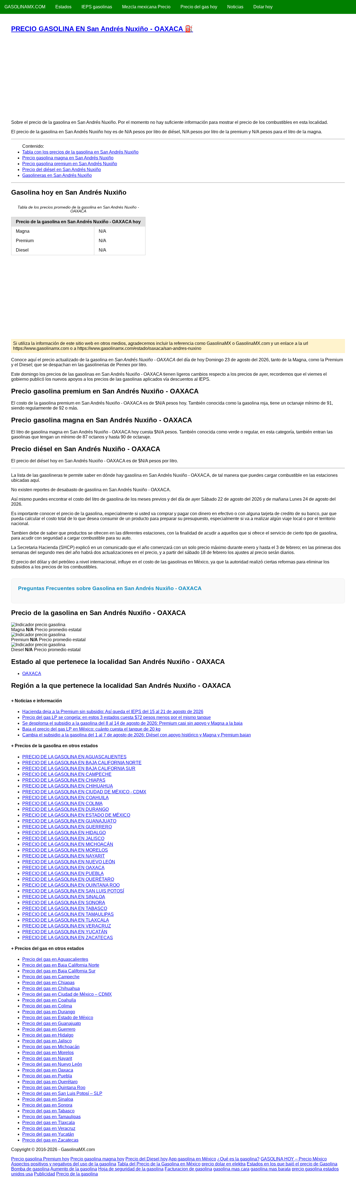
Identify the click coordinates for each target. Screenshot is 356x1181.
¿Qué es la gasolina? (238, 1159)
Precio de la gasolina (77, 1174)
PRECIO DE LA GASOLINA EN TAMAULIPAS (68, 914)
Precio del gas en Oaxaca (47, 1070)
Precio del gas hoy (199, 6)
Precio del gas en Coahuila (49, 1000)
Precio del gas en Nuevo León (52, 1064)
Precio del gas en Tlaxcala (48, 1122)
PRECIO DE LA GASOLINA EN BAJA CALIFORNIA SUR (78, 768)
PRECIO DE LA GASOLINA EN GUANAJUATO (69, 821)
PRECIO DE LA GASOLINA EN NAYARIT (63, 856)
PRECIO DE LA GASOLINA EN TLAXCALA (65, 920)
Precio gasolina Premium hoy (40, 1159)
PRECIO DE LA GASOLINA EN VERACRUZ (66, 926)
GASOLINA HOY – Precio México (294, 1159)
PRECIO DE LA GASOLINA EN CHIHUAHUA (67, 786)
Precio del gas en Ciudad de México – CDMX (67, 994)
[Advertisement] (177, 76)
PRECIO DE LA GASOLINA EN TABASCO (64, 908)
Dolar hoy (263, 6)
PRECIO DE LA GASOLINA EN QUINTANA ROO (71, 885)
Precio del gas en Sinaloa (47, 1099)
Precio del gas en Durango (48, 1011)
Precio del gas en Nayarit (47, 1058)
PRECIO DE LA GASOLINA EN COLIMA (62, 803)
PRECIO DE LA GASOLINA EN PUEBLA (63, 873)
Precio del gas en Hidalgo (47, 1035)
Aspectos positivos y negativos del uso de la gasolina (63, 1164)
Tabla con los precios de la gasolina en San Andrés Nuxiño (80, 152)
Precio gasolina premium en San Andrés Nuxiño (69, 163)
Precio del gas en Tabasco (48, 1111)
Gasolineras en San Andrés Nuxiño (57, 175)
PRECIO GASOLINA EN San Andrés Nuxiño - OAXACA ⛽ (102, 28)
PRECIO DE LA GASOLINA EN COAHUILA (65, 797)
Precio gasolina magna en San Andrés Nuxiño (67, 158)
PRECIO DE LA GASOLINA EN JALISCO (63, 838)
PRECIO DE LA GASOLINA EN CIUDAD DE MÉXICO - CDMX (84, 791)
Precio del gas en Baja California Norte (60, 965)
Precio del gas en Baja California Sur (58, 971)
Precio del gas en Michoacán (51, 1046)
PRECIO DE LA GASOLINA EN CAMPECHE (67, 774)
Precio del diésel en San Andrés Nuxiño (61, 169)
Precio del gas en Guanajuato (51, 1023)
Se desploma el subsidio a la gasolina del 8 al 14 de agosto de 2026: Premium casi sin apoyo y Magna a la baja (132, 723)
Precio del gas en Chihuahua (51, 988)
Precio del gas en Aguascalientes (55, 959)
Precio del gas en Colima (47, 1006)
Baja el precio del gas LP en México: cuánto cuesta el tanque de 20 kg (91, 729)
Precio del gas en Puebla (47, 1076)
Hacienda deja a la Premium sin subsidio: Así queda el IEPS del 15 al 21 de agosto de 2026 (112, 711)
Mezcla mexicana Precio (146, 6)
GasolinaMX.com (24, 6)
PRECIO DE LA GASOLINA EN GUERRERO (67, 826)
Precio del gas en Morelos (48, 1052)
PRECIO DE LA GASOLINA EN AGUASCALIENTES (74, 756)
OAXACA (31, 673)
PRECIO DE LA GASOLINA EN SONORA (63, 902)
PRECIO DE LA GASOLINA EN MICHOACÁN (67, 844)
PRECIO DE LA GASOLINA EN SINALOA (63, 896)
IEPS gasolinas (96, 6)
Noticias (235, 6)
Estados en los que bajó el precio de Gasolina (292, 1164)
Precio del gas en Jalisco (47, 1041)
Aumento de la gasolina (73, 1169)
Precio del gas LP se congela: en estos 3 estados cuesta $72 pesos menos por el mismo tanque (116, 717)
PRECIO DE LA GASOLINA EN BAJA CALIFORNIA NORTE (82, 762)
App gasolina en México (192, 1159)
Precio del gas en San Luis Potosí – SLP (62, 1093)
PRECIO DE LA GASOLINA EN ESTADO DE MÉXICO (76, 815)
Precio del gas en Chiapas (48, 982)
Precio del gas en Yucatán (48, 1134)
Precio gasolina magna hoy (97, 1159)
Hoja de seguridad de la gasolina (131, 1169)
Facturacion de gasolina (188, 1169)
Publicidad (44, 1174)
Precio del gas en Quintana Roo (53, 1087)
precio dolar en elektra (224, 1164)
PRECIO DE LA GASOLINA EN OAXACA (63, 867)
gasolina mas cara (231, 1169)
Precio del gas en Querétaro (50, 1081)
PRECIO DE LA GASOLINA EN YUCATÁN (64, 931)
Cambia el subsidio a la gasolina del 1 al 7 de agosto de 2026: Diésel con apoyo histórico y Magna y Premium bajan (136, 735)
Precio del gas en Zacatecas (50, 1140)
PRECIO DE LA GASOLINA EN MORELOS (65, 850)
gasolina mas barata (271, 1169)
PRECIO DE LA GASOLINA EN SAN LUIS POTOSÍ (73, 891)
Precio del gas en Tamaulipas (51, 1116)
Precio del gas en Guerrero (48, 1029)
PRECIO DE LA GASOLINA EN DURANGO (65, 809)
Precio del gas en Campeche (51, 976)
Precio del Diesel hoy (146, 1159)
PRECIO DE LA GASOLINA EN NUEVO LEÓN (68, 861)
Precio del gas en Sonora (47, 1105)
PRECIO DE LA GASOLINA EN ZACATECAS (67, 937)
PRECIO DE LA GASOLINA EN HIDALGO (64, 832)
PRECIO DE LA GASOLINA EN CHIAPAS (63, 780)
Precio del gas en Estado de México (57, 1017)
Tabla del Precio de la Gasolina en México (159, 1164)
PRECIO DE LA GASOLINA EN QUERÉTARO (68, 879)
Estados (63, 6)
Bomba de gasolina (30, 1169)
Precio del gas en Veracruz (48, 1128)
